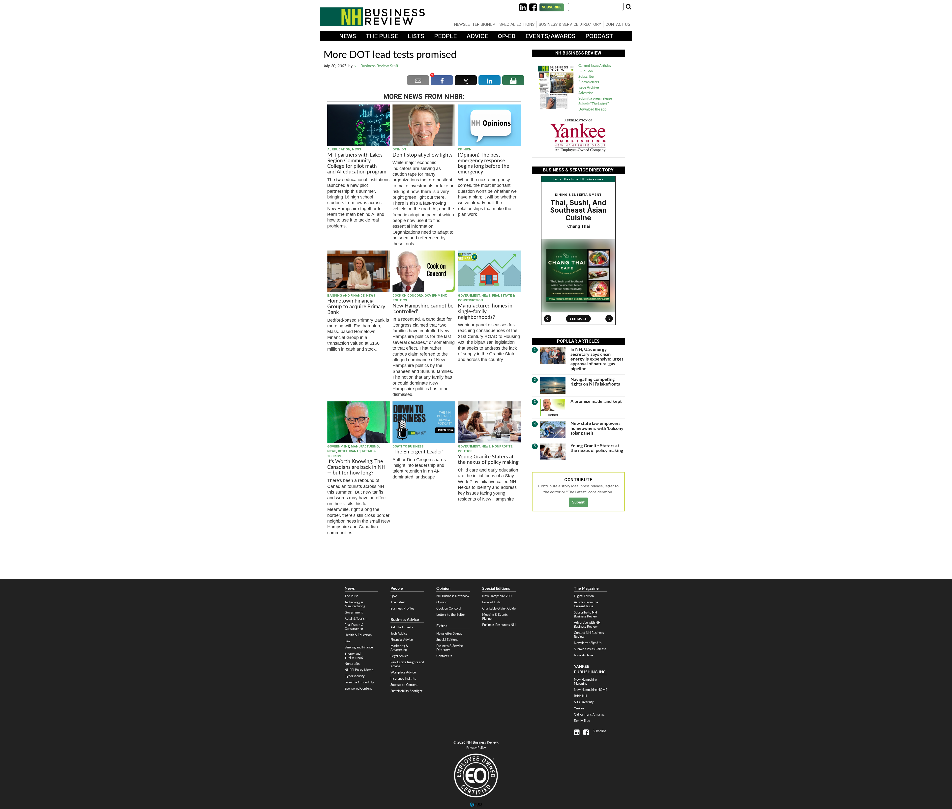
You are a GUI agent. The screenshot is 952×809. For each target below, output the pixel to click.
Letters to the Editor (450, 614)
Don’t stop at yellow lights (422, 155)
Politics (399, 300)
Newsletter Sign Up (587, 643)
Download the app (592, 109)
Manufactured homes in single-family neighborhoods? (485, 311)
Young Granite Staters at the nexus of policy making (488, 459)
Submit (578, 502)
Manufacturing (365, 446)
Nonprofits (502, 446)
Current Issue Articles (594, 66)
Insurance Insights (403, 678)
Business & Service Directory (570, 24)
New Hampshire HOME (590, 690)
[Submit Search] (628, 6)
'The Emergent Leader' (417, 451)
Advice (477, 36)
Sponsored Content (358, 688)
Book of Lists (491, 602)
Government (435, 295)
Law (347, 641)
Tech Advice (398, 633)
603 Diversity (584, 702)
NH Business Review (372, 16)
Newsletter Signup (474, 24)
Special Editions (517, 24)
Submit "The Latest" (593, 104)
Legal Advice (399, 656)
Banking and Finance (345, 295)
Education (341, 149)
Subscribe (552, 7)
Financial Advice (401, 640)
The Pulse (382, 36)
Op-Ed (506, 36)
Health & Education (358, 635)
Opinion (399, 149)
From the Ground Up (359, 682)
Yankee (579, 708)
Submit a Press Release (590, 649)
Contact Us (617, 24)
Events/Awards (550, 36)
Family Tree (582, 721)
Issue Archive (588, 87)
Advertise (585, 93)
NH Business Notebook (452, 596)
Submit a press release (595, 98)
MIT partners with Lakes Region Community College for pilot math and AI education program (357, 163)
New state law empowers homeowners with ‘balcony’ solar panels (597, 428)
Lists (416, 36)
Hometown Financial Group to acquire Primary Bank (356, 306)
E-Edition (585, 71)
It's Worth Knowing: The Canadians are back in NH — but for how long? (356, 467)
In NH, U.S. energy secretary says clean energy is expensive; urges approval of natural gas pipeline (597, 359)
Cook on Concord (407, 295)
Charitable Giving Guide (499, 608)
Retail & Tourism (356, 618)
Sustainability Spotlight (406, 691)
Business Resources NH (499, 625)
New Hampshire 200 (497, 596)
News (347, 36)
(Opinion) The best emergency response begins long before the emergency (483, 163)
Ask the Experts (401, 627)
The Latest (398, 602)
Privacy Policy (476, 748)
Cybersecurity (355, 676)
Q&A (393, 596)
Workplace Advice (403, 672)
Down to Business (407, 446)
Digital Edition (584, 596)
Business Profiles (402, 608)
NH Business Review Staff (376, 66)
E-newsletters (588, 82)
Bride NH (580, 696)
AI (328, 149)
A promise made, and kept (596, 401)
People (445, 36)
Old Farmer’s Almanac (589, 714)
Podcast (599, 36)
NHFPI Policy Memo (359, 670)
